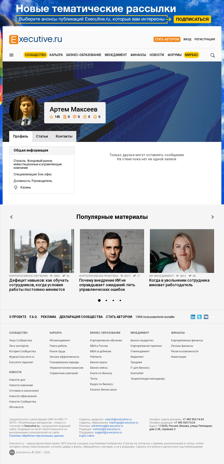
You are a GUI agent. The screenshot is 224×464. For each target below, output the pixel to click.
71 (138, 275)
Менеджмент (116, 55)
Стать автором (167, 39)
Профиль (20, 136)
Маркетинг (137, 356)
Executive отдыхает (21, 362)
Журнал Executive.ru (21, 356)
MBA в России (99, 345)
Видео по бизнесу (101, 384)
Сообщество (35, 55)
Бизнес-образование (83, 55)
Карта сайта (86, 435)
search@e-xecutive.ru (118, 419)
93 (67, 275)
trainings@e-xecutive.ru (123, 422)
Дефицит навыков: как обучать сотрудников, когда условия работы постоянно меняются (39, 285)
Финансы (138, 55)
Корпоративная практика (98, 275)
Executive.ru (31, 425)
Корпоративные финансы (187, 340)
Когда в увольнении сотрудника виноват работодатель (179, 282)
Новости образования (23, 396)
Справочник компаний (64, 373)
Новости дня (17, 379)
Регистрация (204, 39)
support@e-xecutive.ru (108, 432)
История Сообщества (22, 351)
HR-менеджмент (161, 275)
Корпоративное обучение (28, 275)
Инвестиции (178, 356)
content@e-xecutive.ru (106, 429)
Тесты (94, 378)
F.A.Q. (34, 317)
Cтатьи (42, 136)
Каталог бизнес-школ (103, 389)
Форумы (175, 55)
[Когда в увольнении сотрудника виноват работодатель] (182, 251)
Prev (11, 217)
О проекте (17, 317)
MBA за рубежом (100, 351)
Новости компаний (21, 385)
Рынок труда (57, 351)
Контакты (64, 136)
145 (57, 117)
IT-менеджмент (140, 351)
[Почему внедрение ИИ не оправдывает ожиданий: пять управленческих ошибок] (112, 251)
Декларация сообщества (81, 317)
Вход (187, 39)
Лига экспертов (19, 345)
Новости (157, 55)
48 (194, 275)
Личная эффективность (64, 356)
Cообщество (18, 332)
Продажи (136, 362)
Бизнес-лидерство (142, 340)
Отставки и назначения (24, 390)
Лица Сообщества (20, 340)
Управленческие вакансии (66, 367)
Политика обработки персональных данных (36, 435)
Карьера (56, 55)
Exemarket (137, 373)
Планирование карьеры (64, 362)
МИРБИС (191, 55)
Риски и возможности (184, 351)
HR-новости (16, 407)
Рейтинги (96, 356)
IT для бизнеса (140, 367)
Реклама (48, 317)
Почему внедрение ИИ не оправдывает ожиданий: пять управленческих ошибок (107, 285)
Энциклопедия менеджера (148, 378)
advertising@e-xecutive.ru (107, 425)
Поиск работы (58, 345)
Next (212, 217)
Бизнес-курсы (98, 362)
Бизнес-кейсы (99, 367)
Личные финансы (182, 345)
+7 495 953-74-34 (193, 419)
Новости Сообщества (22, 401)
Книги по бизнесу (101, 373)
